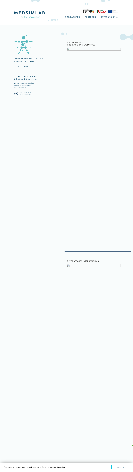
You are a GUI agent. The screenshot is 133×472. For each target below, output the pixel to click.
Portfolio (91, 17)
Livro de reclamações (24, 83)
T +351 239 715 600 (25, 77)
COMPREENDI (120, 467)
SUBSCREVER (23, 67)
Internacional (109, 17)
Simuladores (72, 17)
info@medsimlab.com (25, 79)
